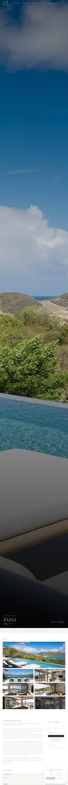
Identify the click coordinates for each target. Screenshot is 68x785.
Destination (26, 3)
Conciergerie (35, 3)
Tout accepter (51, 778)
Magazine (49, 3)
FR (64, 3)
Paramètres (61, 778)
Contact (57, 3)
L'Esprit (43, 3)
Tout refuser (55, 781)
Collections (16, 3)
